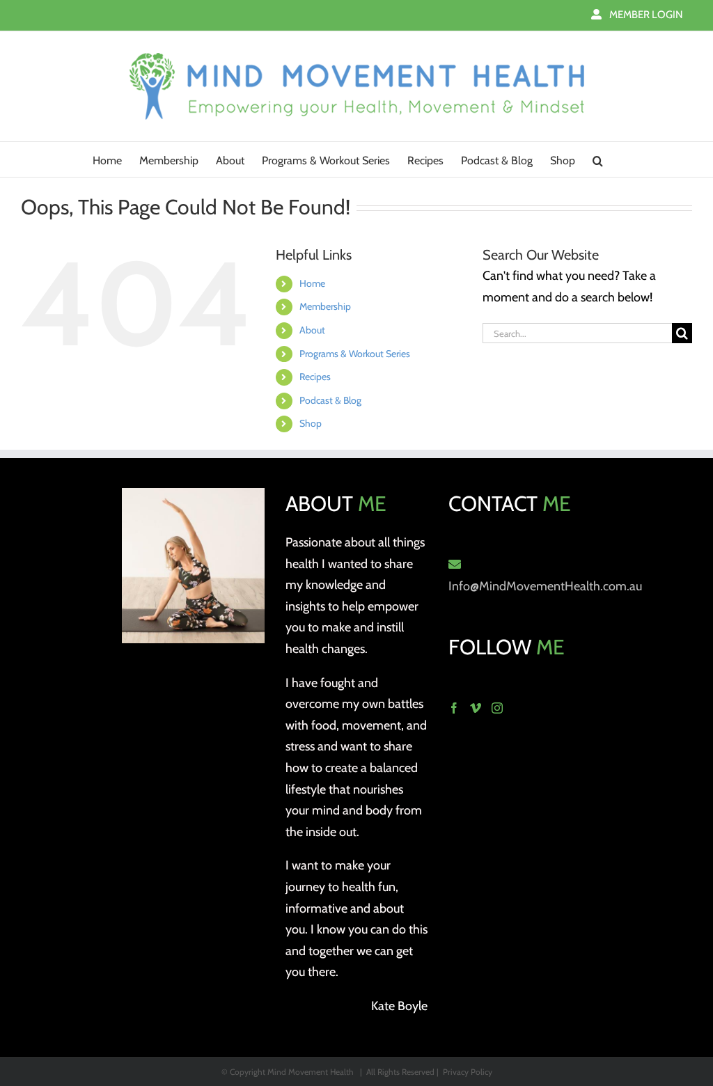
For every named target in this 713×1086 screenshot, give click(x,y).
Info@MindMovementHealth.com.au (545, 586)
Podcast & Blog (330, 400)
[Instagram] (497, 708)
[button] (598, 159)
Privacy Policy (467, 1072)
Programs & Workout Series (354, 353)
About (312, 330)
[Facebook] (454, 708)
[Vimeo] (475, 708)
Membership (325, 306)
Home (312, 283)
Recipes (315, 376)
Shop (310, 423)
